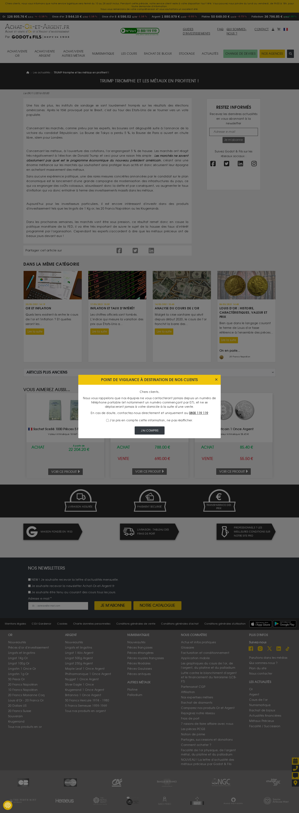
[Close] (216, 380)
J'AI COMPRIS (149, 430)
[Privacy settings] (7, 805)
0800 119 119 (198, 413)
